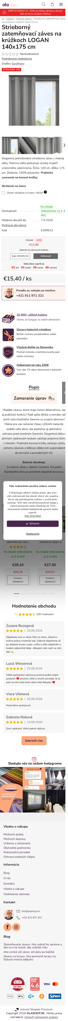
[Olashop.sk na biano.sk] (34, 984)
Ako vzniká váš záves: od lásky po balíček (28, 952)
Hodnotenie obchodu (33, 608)
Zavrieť (26, 303)
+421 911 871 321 (30, 293)
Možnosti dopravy (14, 839)
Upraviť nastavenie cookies (40, 1017)
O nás (7, 879)
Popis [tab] (32, 384)
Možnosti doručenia (14, 223)
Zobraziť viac (33, 743)
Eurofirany (18, 64)
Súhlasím (34, 523)
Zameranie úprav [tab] (29, 395)
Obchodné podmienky (17, 848)
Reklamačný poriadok (16, 852)
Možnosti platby (13, 835)
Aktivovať (44, 253)
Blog (6, 873)
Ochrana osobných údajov (19, 857)
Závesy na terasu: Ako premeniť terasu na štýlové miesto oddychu (29, 958)
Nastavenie (32, 534)
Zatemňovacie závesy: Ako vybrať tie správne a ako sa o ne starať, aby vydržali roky (32, 946)
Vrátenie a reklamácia (16, 843)
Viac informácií (32, 516)
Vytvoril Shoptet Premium (34, 1010)
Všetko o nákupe (13, 889)
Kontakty (9, 884)
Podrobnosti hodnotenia (17, 59)
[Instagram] (16, 927)
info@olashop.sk (31, 911)
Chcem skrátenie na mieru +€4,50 (26, 190)
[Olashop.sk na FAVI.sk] (16, 984)
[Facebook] (7, 927)
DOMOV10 (18, 253)
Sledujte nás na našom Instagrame (33, 765)
